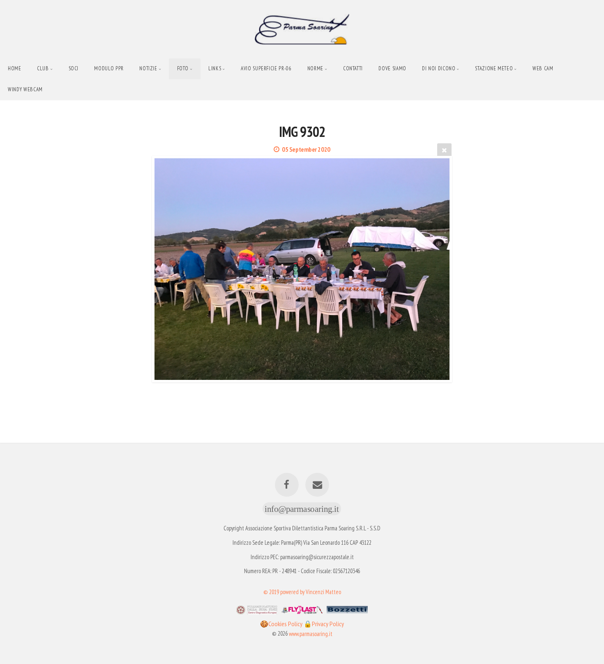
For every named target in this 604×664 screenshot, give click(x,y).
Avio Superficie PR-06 (266, 68)
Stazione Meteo (494, 68)
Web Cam (543, 68)
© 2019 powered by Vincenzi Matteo (302, 591)
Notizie (148, 68)
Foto (183, 68)
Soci (74, 68)
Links (214, 68)
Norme (315, 68)
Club (43, 68)
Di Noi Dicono (438, 68)
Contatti (353, 68)
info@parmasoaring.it (302, 508)
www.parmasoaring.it (310, 633)
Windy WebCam (25, 89)
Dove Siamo (392, 68)
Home (14, 68)
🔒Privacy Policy (324, 624)
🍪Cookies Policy (282, 624)
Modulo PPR (108, 68)
